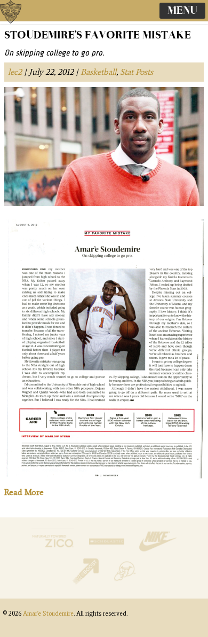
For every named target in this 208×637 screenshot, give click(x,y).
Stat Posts (136, 72)
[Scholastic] (108, 552)
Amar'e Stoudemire (21, 24)
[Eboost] (86, 582)
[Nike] (158, 552)
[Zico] (54, 552)
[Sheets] (124, 582)
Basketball (98, 72)
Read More (24, 492)
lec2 (15, 72)
